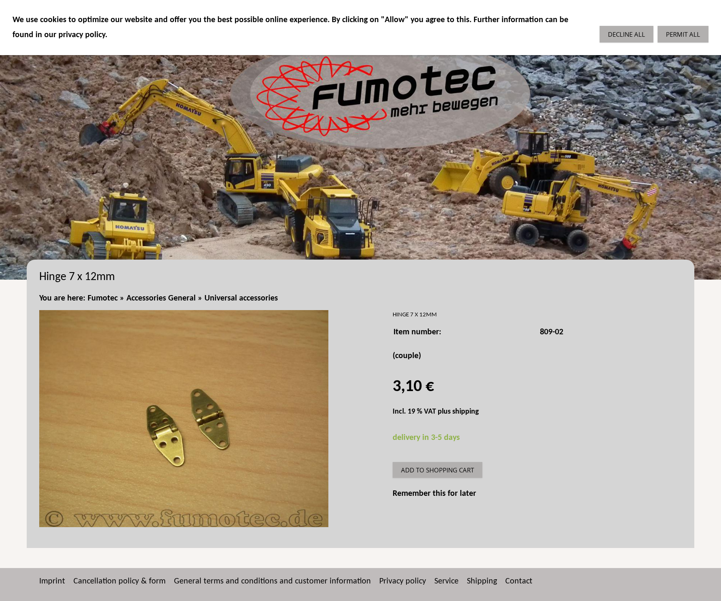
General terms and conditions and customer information (272, 581)
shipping (465, 412)
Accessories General (161, 298)
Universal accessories (241, 298)
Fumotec (103, 298)
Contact (518, 581)
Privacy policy (402, 581)
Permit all (683, 34)
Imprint (52, 581)
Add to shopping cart (437, 470)
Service (446, 581)
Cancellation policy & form (119, 581)
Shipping (482, 581)
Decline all (626, 34)
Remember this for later (434, 494)
